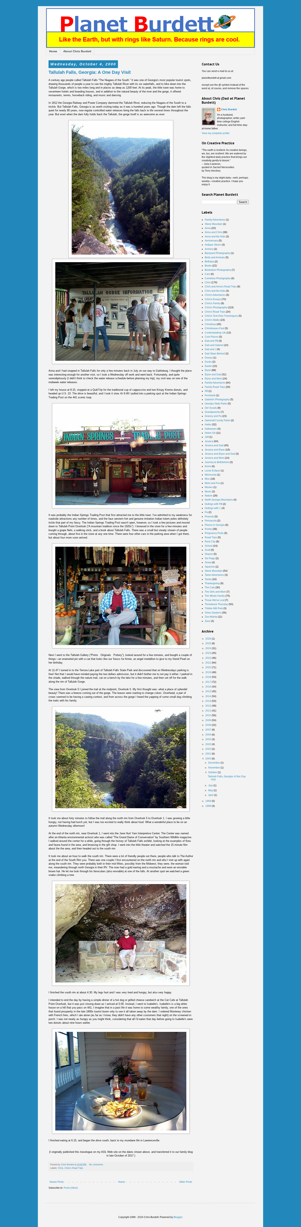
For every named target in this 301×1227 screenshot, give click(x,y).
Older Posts (185, 1181)
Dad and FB (211, 340)
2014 (208, 696)
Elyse (208, 370)
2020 (208, 667)
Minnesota (210, 474)
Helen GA (210, 432)
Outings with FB (213, 504)
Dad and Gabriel (214, 345)
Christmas (210, 324)
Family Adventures (215, 219)
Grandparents (212, 412)
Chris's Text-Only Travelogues (221, 315)
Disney (209, 357)
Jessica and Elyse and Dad (220, 453)
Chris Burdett (229, 109)
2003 (208, 744)
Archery (209, 249)
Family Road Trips (215, 387)
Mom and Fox (212, 483)
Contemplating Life (215, 332)
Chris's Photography (216, 307)
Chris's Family (212, 303)
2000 (208, 758)
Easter (208, 366)
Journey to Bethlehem (217, 462)
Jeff (207, 437)
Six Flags (210, 558)
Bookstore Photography (218, 270)
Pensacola (211, 520)
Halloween (211, 428)
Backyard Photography (217, 253)
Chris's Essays (213, 299)
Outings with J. (213, 508)
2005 (208, 739)
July (210, 785)
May (211, 790)
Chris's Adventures (215, 295)
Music (208, 491)
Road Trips (211, 537)
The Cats (210, 587)
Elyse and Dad (213, 374)
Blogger (178, 1217)
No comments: (96, 1164)
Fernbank (210, 395)
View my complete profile (216, 133)
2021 (208, 662)
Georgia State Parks (216, 403)
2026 (208, 638)
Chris (60, 1168)
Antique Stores (213, 244)
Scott (207, 550)
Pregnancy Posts (214, 533)
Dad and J (210, 349)
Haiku (208, 424)
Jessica (209, 441)
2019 (208, 672)
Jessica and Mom (214, 457)
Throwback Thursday (216, 604)
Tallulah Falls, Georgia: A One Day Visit (90, 72)
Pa (206, 512)
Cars (207, 274)
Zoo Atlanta (211, 616)
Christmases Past (214, 328)
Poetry (208, 529)
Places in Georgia (215, 525)
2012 (208, 705)
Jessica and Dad (214, 445)
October (213, 772)
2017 (208, 682)
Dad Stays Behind (215, 353)
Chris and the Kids (215, 290)
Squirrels (210, 566)
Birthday (209, 261)
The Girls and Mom (215, 591)
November (214, 767)
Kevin (208, 466)
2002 (208, 749)
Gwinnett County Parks (217, 420)
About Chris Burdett (77, 51)
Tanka (208, 579)
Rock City (210, 541)
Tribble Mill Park (214, 608)
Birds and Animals (215, 257)
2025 (208, 643)
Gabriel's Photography (217, 399)
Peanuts (209, 516)
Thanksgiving (212, 583)
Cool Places (211, 336)
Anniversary (211, 240)
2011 (208, 710)
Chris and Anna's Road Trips (220, 286)
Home (53, 51)
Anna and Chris (213, 232)
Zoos (207, 621)
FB (206, 391)
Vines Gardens (213, 612)
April (211, 795)
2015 (208, 691)
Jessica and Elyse (215, 449)
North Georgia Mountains (219, 499)
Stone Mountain (213, 224)
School (209, 545)
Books (208, 265)
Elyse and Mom (213, 378)
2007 (208, 729)
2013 (208, 701)
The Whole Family (215, 595)
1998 (208, 806)
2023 (208, 653)
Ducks (208, 361)
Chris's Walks (212, 320)
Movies (209, 487)
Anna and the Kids (215, 236)
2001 (208, 753)
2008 (208, 725)
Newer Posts (57, 1181)
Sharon (209, 554)
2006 (208, 734)
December (214, 762)
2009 (208, 720)
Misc (207, 478)
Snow (208, 562)
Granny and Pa (213, 416)
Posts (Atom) (71, 1187)
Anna (208, 228)
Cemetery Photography (218, 278)
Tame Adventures (214, 575)
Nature (208, 495)
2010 (208, 715)
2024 (208, 648)
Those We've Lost (214, 600)
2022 (208, 658)
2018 (208, 677)
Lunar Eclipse (212, 470)
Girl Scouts (211, 407)
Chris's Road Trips (73, 1168)
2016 (208, 686)
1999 (208, 801)
